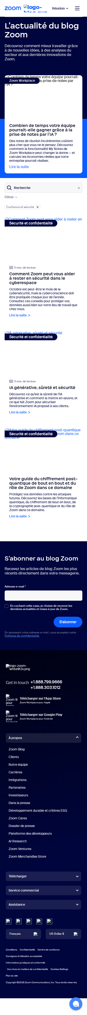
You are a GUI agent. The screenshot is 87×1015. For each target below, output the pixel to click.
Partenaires (17, 787)
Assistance (17, 905)
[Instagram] (49, 921)
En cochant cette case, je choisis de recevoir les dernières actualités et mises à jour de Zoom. (41, 607)
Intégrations (17, 780)
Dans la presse (19, 803)
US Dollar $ (56, 934)
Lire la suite (19, 166)
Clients (14, 757)
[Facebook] (39, 921)
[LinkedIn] (8, 921)
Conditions (11, 949)
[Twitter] (19, 921)
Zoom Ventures (20, 849)
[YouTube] (29, 921)
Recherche (22, 188)
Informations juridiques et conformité (25, 962)
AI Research (18, 841)
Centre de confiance (49, 949)
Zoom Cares (18, 818)
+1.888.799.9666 (46, 682)
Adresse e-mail (15, 586)
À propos (15, 738)
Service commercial (24, 890)
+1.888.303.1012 (45, 687)
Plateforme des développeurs (30, 833)
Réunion (58, 8)
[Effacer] (78, 188)
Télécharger (18, 876)
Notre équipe (18, 764)
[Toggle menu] (77, 8)
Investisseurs (18, 795)
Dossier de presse (22, 826)
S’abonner (68, 621)
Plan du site (12, 975)
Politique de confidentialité (22, 636)
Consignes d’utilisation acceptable (24, 956)
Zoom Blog (17, 749)
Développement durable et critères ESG (38, 810)
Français (15, 934)
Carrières (15, 772)
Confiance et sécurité (20, 207)
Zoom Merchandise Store (27, 856)
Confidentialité (27, 949)
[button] (75, 1003)
